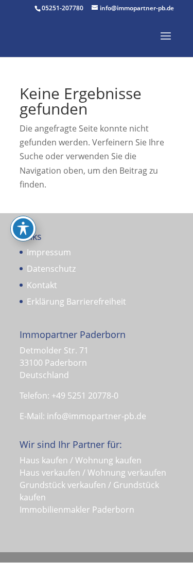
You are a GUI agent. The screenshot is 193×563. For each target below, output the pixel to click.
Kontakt (42, 285)
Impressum (49, 252)
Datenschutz (51, 268)
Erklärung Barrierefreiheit (76, 301)
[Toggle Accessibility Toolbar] (23, 228)
